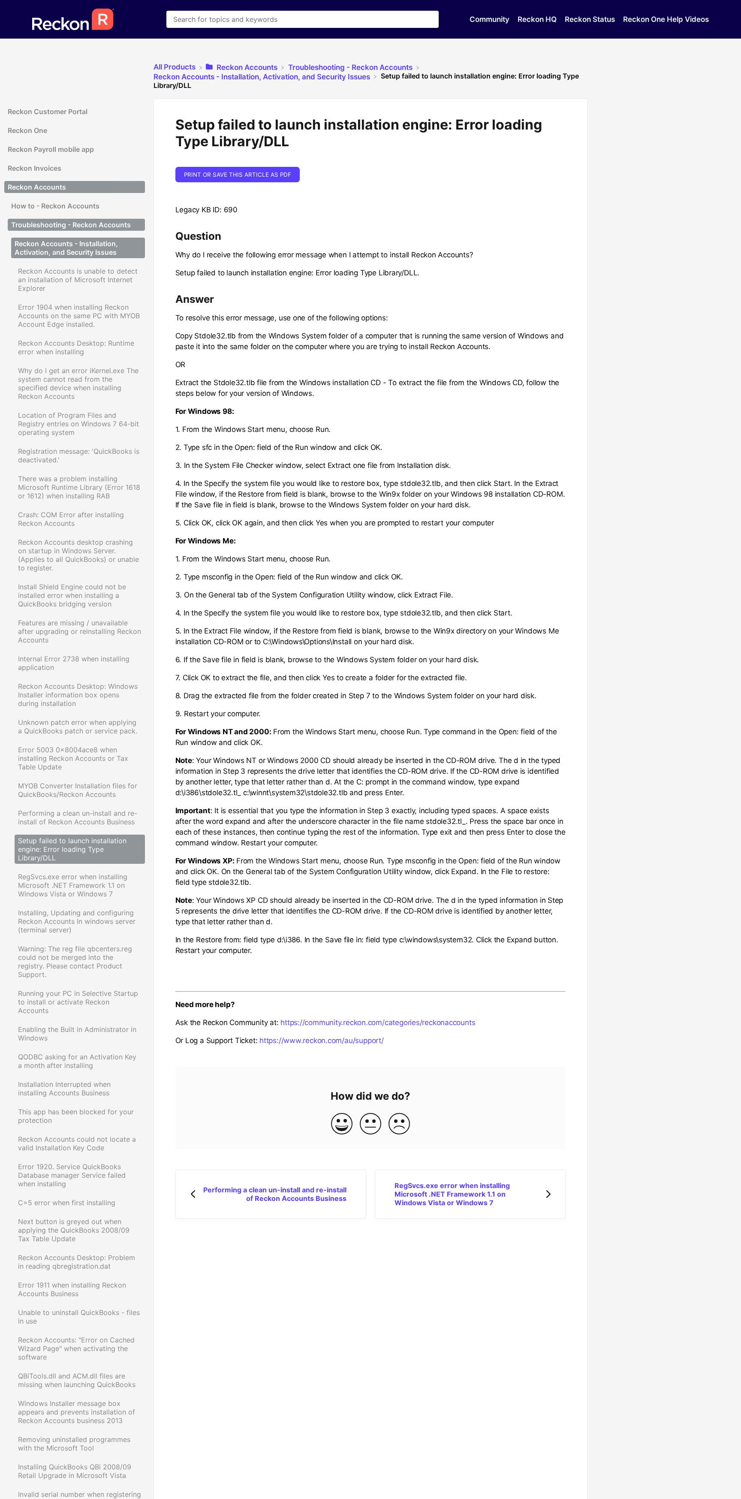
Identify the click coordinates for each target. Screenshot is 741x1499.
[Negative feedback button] (399, 1124)
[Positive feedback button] (341, 1124)
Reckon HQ (538, 19)
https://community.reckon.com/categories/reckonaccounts (377, 1022)
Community (490, 19)
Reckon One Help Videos (666, 19)
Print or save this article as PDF (237, 174)
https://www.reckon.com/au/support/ (321, 1040)
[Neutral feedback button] (370, 1124)
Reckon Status (591, 19)
